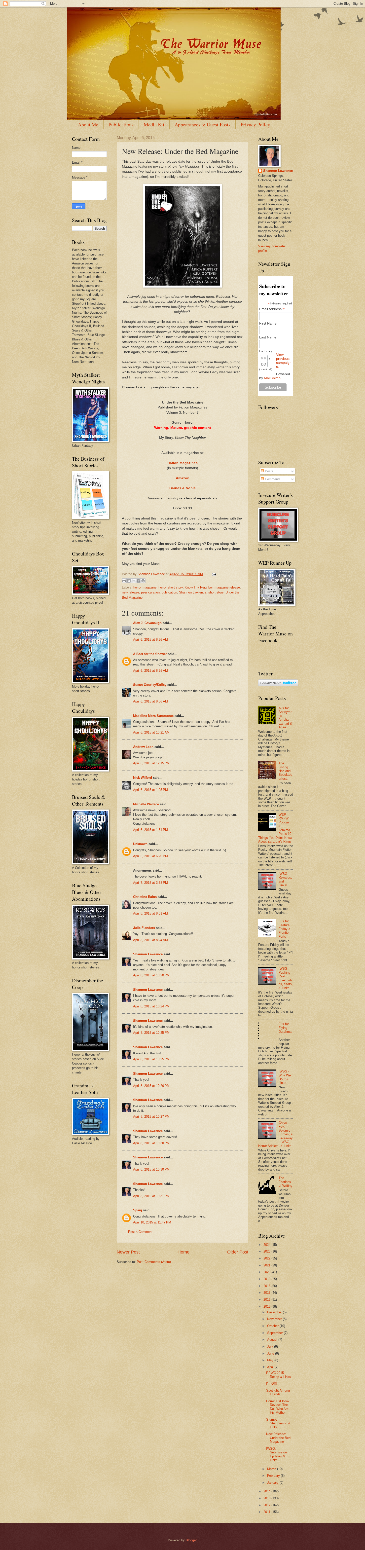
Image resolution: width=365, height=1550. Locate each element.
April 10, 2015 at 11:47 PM (152, 1222)
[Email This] (124, 580)
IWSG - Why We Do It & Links (285, 1077)
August (272, 1339)
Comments (272, 479)
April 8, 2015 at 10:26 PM (151, 1086)
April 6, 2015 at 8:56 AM (150, 701)
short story (215, 592)
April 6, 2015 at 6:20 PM (150, 856)
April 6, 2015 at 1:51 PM (150, 830)
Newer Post (128, 1252)
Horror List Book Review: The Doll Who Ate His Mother (278, 1406)
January (273, 1482)
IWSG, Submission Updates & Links (276, 1454)
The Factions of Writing (285, 1181)
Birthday (265, 351)
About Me (88, 124)
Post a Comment (140, 1232)
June (271, 1353)
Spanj (137, 1210)
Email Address (272, 309)
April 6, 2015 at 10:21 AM (151, 732)
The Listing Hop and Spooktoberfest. (285, 770)
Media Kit (154, 124)
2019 (267, 1279)
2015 (267, 1306)
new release (130, 592)
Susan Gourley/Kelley (149, 685)
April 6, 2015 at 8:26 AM (150, 639)
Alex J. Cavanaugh (147, 623)
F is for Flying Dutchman (285, 1029)
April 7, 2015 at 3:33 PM (150, 883)
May (270, 1360)
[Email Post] (213, 574)
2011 (267, 1512)
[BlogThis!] (128, 580)
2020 (267, 1272)
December (275, 1312)
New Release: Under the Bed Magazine (278, 1437)
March (272, 1469)
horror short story (170, 587)
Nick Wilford (142, 777)
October (273, 1326)
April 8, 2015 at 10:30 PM (151, 1143)
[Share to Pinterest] (143, 580)
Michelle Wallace (146, 804)
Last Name (267, 337)
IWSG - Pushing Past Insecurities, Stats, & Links (286, 978)
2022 (267, 1258)
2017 (267, 1292)
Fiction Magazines (182, 463)
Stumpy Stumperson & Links (278, 1423)
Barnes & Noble (182, 488)
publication (169, 592)
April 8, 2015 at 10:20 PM (151, 975)
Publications (121, 124)
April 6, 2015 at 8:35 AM (150, 670)
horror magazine (144, 587)
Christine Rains (145, 897)
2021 (267, 1265)
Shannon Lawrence (192, 592)
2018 (267, 1286)
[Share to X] (133, 580)
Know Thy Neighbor (199, 587)
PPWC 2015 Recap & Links (278, 1374)
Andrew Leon (143, 747)
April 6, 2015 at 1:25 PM (150, 790)
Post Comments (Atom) (154, 1262)
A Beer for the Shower (150, 654)
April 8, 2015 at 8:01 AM (150, 913)
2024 (267, 1245)
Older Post (237, 1252)
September (275, 1333)
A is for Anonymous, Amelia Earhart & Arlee (285, 717)
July (270, 1346)
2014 (267, 1491)
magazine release (227, 587)
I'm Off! (271, 1383)
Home (183, 1252)
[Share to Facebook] (138, 580)
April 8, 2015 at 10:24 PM (151, 1006)
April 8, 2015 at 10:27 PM (151, 1116)
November (275, 1319)
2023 (267, 1251)
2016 (267, 1299)
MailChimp (272, 378)
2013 (267, 1498)
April (271, 1367)
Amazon (182, 478)
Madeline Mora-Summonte (153, 716)
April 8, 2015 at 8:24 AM (150, 940)
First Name (268, 323)
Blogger (191, 1540)
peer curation (150, 592)
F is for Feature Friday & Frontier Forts (285, 928)
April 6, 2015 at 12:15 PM (151, 763)
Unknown (140, 844)
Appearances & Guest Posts (202, 124)
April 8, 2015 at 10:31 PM (151, 1196)
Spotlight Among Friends (278, 1392)
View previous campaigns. (284, 361)
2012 (267, 1505)
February (274, 1475)
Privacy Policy (255, 124)
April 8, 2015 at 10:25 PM (151, 1032)
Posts (268, 471)
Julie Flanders (144, 928)
